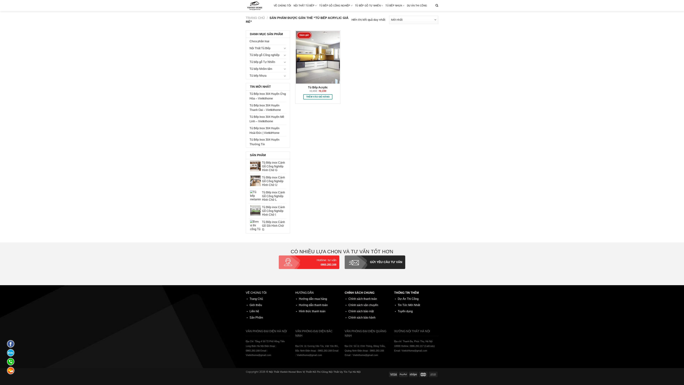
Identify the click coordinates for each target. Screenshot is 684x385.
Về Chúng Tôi (282, 5)
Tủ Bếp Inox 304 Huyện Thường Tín (264, 142)
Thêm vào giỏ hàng (318, 97)
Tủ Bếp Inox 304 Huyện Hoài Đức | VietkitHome (264, 130)
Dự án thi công (417, 5)
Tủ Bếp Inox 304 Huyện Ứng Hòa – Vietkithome (268, 96)
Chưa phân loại (259, 41)
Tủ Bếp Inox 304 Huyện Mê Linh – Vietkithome (267, 119)
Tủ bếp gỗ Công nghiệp (334, 5)
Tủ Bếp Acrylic (318, 87)
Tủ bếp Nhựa (393, 5)
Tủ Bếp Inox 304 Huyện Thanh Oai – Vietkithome (265, 108)
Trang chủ (255, 18)
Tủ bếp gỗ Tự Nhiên (368, 5)
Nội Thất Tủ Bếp (304, 5)
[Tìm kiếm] (437, 5)
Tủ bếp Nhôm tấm (261, 68)
